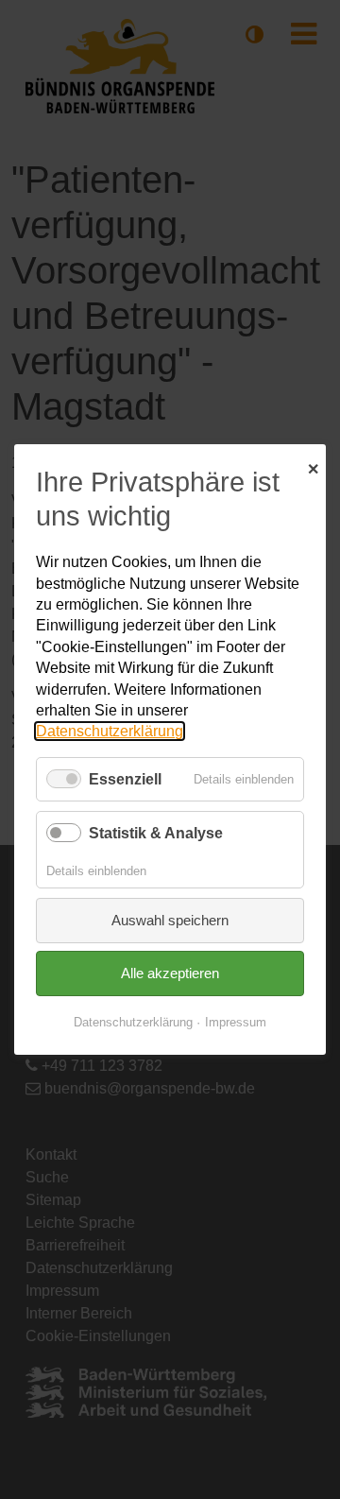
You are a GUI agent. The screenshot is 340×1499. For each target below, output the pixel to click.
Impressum (235, 1022)
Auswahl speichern (170, 920)
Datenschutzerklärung (109, 731)
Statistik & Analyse (156, 833)
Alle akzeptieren (170, 973)
